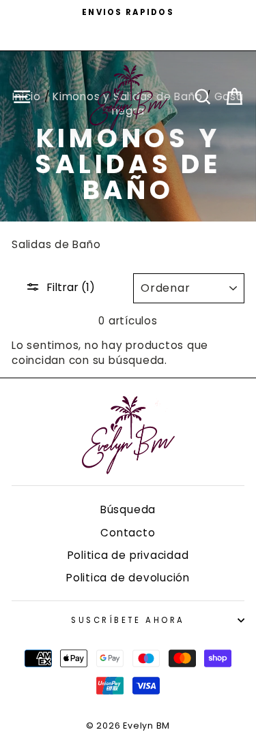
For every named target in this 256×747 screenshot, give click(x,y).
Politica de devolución (128, 577)
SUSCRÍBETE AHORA (127, 620)
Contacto (127, 532)
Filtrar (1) (70, 287)
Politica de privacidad (128, 555)
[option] (128, 12)
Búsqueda (128, 509)
